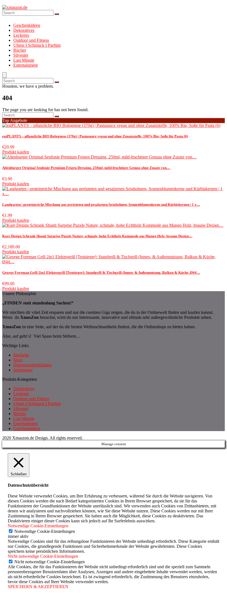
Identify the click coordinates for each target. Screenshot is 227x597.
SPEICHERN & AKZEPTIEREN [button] (38, 586)
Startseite (21, 355)
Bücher (19, 50)
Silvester (20, 55)
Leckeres (21, 35)
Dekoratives (23, 30)
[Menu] (4, 75)
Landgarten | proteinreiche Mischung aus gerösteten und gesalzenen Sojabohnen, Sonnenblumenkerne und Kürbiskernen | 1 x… (101, 204)
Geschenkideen (26, 25)
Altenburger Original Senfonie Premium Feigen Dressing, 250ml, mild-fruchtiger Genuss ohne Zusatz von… (86, 168)
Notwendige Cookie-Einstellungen (44, 531)
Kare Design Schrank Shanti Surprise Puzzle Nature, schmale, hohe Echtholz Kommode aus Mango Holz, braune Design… (97, 236)
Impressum (22, 369)
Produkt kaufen (15, 152)
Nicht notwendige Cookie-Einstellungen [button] (43, 556)
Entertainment (25, 65)
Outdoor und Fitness (31, 40)
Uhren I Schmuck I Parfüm (37, 45)
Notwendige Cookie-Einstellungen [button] (38, 525)
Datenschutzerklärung (32, 365)
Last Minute (23, 60)
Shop (17, 360)
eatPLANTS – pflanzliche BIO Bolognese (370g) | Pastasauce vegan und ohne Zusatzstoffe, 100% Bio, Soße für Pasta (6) (95, 136)
